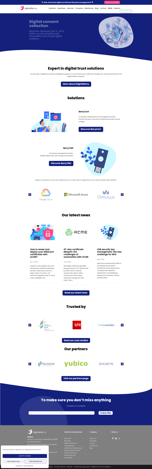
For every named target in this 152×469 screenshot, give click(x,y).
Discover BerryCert (91, 129)
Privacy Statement (28, 465)
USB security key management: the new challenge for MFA (109, 252)
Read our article (112, 2)
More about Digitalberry (76, 83)
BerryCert (67, 438)
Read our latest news (76, 292)
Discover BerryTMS (61, 163)
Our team (93, 441)
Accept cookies (25, 456)
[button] (29, 194)
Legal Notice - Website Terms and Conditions (96, 467)
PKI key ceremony (70, 453)
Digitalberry (28, 8)
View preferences (35, 461)
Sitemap (69, 467)
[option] (46, 194)
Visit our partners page (76, 378)
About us (93, 438)
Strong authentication (72, 450)
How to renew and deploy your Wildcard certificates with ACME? (42, 253)
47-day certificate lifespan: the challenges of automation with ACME (76, 253)
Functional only (13, 461)
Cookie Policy (19, 465)
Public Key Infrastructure (73, 448)
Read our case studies (76, 340)
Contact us (94, 446)
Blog (91, 448)
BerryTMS (67, 441)
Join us (92, 443)
